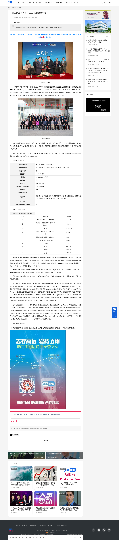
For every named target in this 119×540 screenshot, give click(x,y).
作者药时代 (15, 434)
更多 (107, 36)
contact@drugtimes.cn (60, 534)
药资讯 (23, 3)
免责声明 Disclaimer (61, 525)
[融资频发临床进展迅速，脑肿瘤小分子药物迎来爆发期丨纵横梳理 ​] (45, 473)
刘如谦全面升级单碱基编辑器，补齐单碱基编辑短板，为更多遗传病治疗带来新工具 (69, 509)
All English (67, 3)
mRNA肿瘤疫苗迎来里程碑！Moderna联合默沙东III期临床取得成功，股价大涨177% (99, 51)
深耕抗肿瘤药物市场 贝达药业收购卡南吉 (57, 87)
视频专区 (31, 3)
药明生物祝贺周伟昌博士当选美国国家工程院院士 (45, 509)
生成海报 (14, 537)
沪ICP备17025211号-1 (53, 532)
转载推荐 (63, 493)
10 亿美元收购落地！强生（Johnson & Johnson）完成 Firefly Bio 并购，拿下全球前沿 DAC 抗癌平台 (98, 70)
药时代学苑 (59, 3)
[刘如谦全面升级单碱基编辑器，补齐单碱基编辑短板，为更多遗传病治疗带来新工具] (70, 498)
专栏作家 (26, 17)
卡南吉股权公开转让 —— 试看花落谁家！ (50, 27)
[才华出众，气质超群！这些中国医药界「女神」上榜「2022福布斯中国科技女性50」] (21, 498)
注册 (109, 3)
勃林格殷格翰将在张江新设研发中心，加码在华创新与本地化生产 (98, 41)
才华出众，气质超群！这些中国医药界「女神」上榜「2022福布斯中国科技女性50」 (21, 509)
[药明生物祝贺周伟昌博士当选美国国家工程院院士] (45, 498)
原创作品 (31, 17)
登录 (105, 3)
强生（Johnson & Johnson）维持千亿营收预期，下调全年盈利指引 (98, 60)
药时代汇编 (14, 493)
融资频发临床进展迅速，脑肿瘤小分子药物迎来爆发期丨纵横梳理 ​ (45, 484)
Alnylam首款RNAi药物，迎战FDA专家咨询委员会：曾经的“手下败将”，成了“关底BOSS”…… (21, 484)
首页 (18, 3)
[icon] (93, 530)
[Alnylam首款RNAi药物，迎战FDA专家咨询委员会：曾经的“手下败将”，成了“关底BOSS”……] (21, 473)
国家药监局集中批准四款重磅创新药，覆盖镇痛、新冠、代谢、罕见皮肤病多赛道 (98, 81)
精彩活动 (38, 3)
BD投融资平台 (49, 3)
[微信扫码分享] (19, 537)
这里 (42, 37)
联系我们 (76, 3)
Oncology (63, 468)
